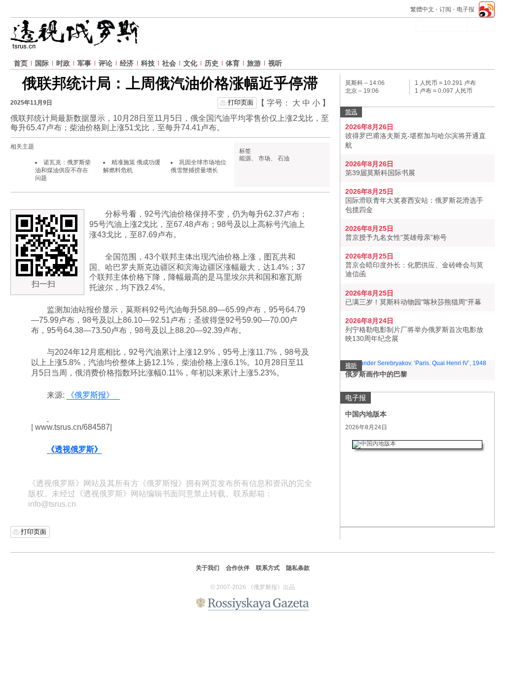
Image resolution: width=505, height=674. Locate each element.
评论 (105, 63)
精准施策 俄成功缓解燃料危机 (131, 166)
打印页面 (240, 102)
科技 (148, 63)
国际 (42, 63)
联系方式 (268, 567)
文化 (190, 63)
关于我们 (207, 567)
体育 (233, 63)
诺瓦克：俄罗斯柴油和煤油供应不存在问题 (63, 170)
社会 (169, 63)
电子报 (465, 9)
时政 (63, 63)
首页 (21, 63)
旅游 (254, 63)
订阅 (445, 9)
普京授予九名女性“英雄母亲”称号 (396, 237)
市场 (264, 158)
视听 (275, 63)
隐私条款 (298, 567)
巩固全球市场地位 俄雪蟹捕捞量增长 (198, 166)
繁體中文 (422, 9)
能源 (245, 158)
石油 (283, 158)
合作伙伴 (238, 567)
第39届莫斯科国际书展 (380, 173)
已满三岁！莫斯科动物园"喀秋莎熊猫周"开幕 (413, 302)
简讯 (351, 112)
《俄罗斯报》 (93, 395)
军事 (84, 63)
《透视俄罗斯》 (74, 449)
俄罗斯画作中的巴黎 (376, 374)
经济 (127, 63)
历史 (211, 63)
